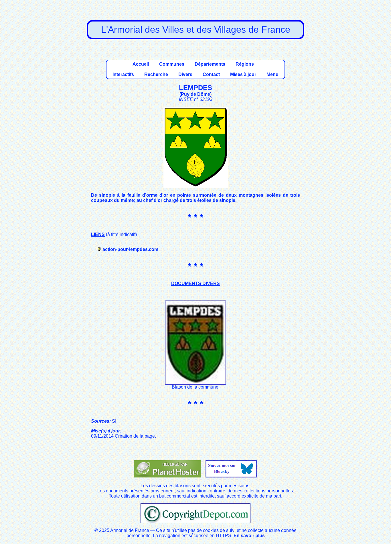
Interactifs (123, 74)
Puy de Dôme (195, 94)
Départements (210, 64)
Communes (171, 64)
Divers (185, 74)
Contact (211, 74)
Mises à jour (243, 74)
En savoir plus (249, 535)
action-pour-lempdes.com (130, 249)
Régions (245, 64)
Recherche (156, 74)
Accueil (141, 64)
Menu (272, 74)
